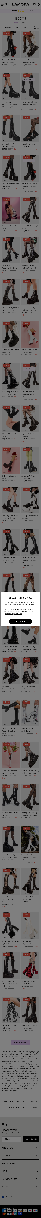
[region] (20, 609)
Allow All (20, 621)
